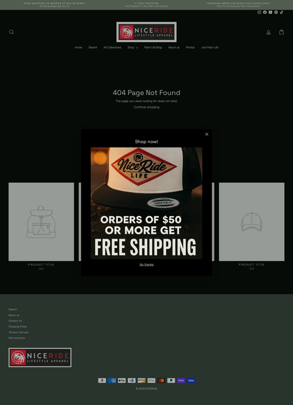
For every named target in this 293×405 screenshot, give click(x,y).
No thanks (147, 264)
